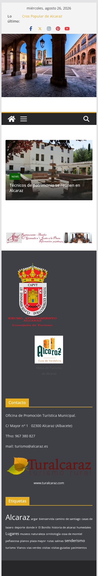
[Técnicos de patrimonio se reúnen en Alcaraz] (49, 143)
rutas (50, 541)
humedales (84, 527)
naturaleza (38, 534)
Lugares (12, 533)
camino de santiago (68, 519)
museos (25, 534)
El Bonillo (44, 527)
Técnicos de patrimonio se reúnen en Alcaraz (45, 187)
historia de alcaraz (64, 527)
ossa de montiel (72, 534)
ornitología (53, 534)
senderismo (75, 540)
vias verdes (34, 547)
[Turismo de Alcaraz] (49, 37)
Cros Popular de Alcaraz (42, 16)
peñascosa (12, 541)
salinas (59, 541)
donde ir (31, 527)
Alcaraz (18, 517)
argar (34, 519)
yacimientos (79, 547)
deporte (20, 527)
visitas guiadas (60, 547)
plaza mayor (38, 541)
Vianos (21, 547)
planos (24, 541)
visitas (46, 547)
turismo (11, 547)
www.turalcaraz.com (49, 483)
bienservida (46, 519)
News (15, 176)
